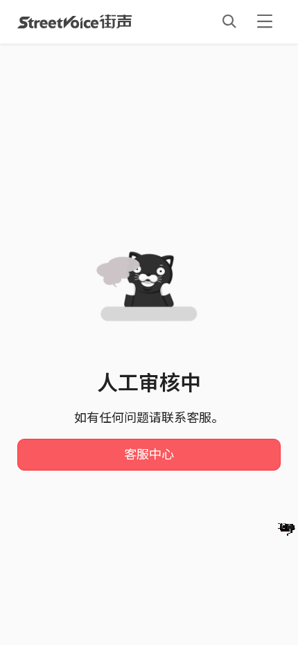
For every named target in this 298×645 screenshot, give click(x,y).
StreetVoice (74, 21)
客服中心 (149, 455)
